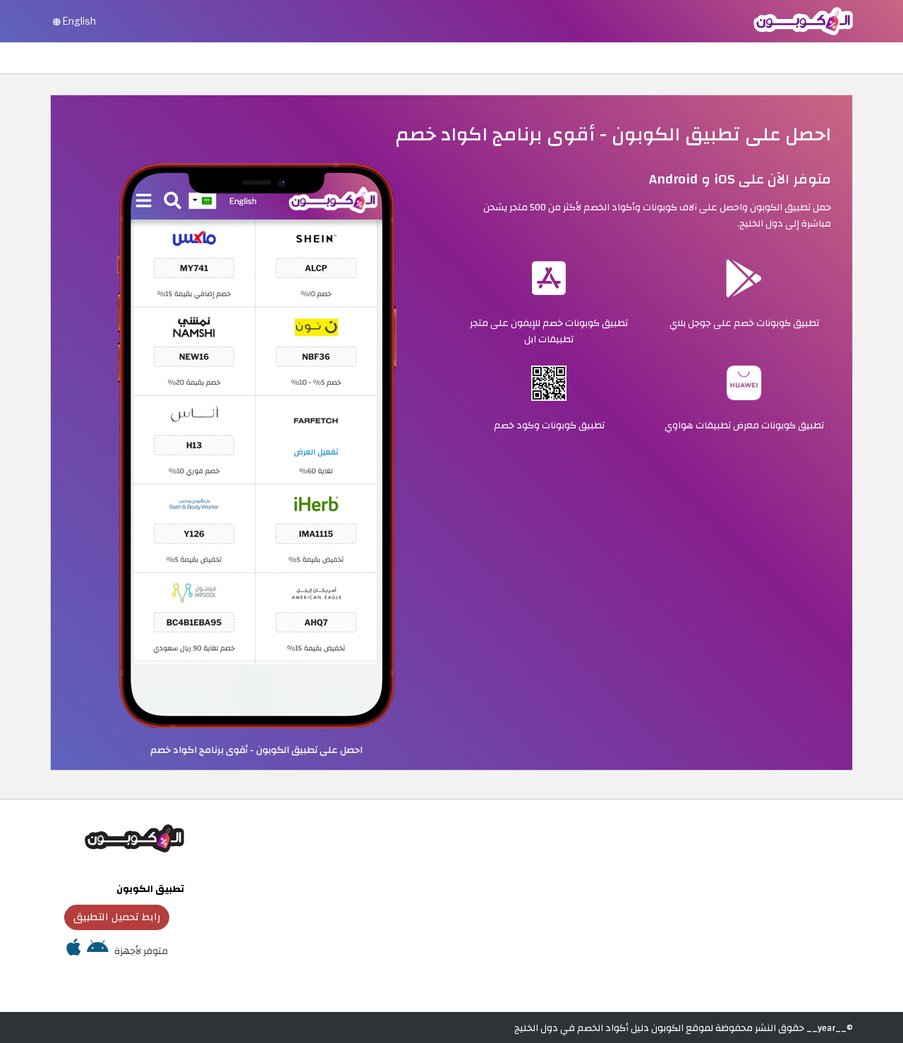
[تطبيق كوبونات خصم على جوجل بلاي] (98, 951)
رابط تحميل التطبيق (117, 917)
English (78, 21)
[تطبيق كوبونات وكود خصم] (257, 445)
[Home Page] (803, 20)
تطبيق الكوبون (150, 889)
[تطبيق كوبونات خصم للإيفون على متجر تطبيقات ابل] (73, 951)
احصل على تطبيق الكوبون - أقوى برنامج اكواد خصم (256, 750)
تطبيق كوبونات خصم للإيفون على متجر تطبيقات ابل (549, 331)
